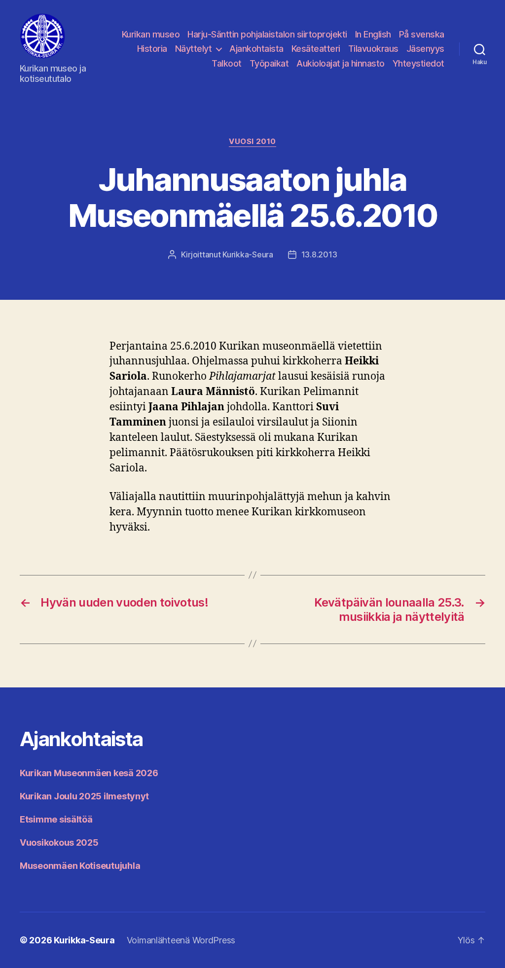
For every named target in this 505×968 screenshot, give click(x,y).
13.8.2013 (319, 254)
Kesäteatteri (315, 48)
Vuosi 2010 (252, 141)
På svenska (421, 34)
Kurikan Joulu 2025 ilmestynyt (84, 796)
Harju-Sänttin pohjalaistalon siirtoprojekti (267, 34)
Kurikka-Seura (247, 254)
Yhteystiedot (418, 63)
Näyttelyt (193, 48)
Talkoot (227, 63)
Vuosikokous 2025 (59, 842)
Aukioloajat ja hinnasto (340, 63)
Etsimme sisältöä (56, 819)
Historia (152, 48)
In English (373, 34)
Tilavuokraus (373, 48)
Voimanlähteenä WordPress (181, 940)
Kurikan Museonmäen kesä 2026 (89, 773)
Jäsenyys (425, 48)
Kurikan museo (151, 34)
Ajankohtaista (256, 48)
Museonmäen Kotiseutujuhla (80, 865)
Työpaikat (269, 63)
